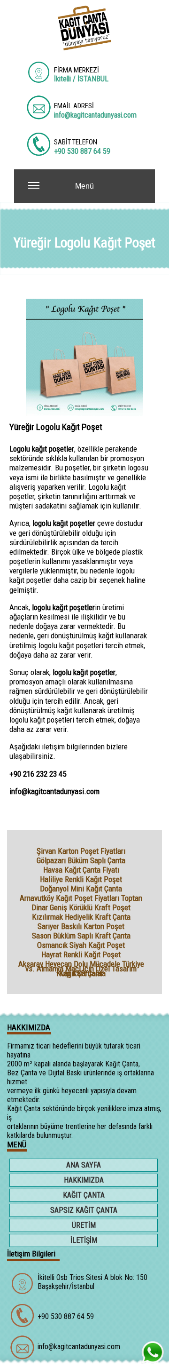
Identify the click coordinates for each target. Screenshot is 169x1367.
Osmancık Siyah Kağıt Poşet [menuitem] (81, 945)
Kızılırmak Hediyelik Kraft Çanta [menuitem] (81, 916)
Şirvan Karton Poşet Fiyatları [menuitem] (81, 851)
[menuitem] (84, 1166)
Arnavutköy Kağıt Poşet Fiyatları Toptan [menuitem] (81, 898)
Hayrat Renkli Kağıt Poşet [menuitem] (81, 954)
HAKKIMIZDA (84, 1180)
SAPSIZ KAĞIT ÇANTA (83, 1210)
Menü (84, 186)
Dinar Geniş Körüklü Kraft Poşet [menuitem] (81, 907)
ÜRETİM (84, 1225)
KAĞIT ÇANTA (84, 1195)
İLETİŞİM (83, 1240)
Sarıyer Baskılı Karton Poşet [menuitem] (81, 926)
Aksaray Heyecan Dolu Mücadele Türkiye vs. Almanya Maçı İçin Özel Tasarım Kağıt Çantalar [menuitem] (81, 964)
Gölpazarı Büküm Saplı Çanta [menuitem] (81, 860)
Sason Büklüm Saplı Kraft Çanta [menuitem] (81, 935)
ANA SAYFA (83, 1164)
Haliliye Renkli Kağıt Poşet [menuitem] (81, 879)
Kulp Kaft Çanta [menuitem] (81, 973)
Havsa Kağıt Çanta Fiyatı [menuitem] (81, 869)
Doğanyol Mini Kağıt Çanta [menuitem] (81, 888)
